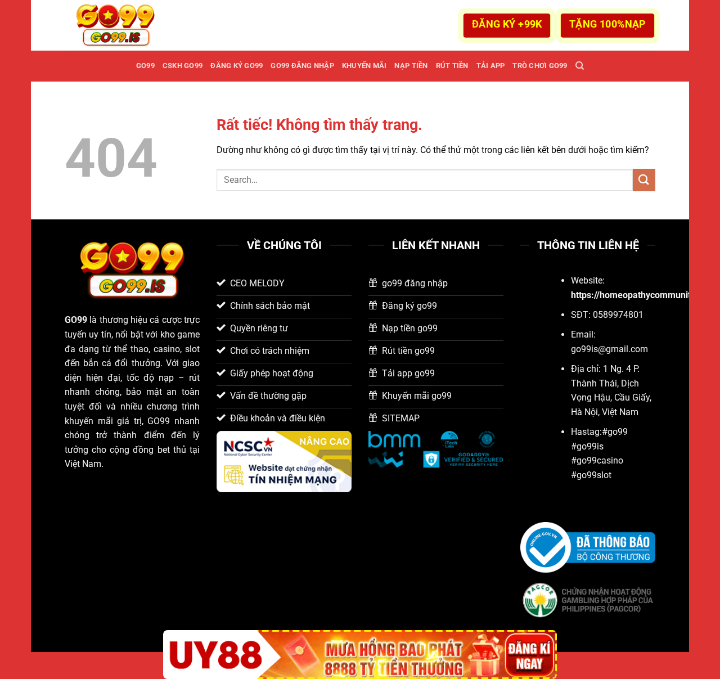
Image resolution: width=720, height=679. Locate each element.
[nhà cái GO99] (121, 25)
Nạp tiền (411, 65)
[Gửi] (644, 180)
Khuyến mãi (364, 65)
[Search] (579, 66)
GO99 (145, 65)
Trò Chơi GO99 (539, 65)
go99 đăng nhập (302, 65)
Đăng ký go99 (236, 65)
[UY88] (360, 654)
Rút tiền (452, 65)
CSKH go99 (182, 65)
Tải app (490, 65)
